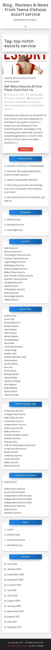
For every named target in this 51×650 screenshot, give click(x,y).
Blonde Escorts (12, 465)
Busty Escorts (11, 452)
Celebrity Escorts (13, 455)
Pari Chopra (10, 333)
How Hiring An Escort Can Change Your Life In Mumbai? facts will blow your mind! (23, 189)
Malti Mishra (10, 388)
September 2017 (15, 611)
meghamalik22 (35, 94)
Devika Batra (10, 363)
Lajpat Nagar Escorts (15, 261)
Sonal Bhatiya (11, 339)
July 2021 (11, 590)
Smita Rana (10, 370)
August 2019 (13, 600)
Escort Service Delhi (14, 492)
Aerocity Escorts (12, 251)
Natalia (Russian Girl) (15, 357)
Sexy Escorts (10, 441)
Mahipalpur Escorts (14, 265)
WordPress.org (14, 545)
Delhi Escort (10, 482)
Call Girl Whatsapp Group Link (19, 445)
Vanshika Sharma (13, 346)
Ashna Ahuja (10, 377)
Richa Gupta (10, 391)
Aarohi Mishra (11, 336)
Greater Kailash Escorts (16, 258)
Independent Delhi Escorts (18, 495)
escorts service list (25, 102)
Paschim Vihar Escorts (15, 279)
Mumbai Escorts (27, 78)
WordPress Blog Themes (18, 646)
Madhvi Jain (10, 353)
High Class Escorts (13, 417)
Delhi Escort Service (14, 488)
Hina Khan (9, 343)
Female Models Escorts (16, 435)
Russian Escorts (12, 438)
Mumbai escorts (12, 512)
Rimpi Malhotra (12, 322)
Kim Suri (8, 367)
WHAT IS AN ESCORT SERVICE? (22, 180)
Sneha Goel (10, 315)
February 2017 (14, 627)
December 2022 (15, 574)
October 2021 (14, 585)
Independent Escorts (15, 424)
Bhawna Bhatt (11, 374)
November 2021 (15, 579)
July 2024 (12, 564)
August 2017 (13, 616)
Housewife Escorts (13, 421)
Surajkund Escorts (13, 282)
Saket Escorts (11, 286)
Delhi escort (10, 509)
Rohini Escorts (11, 292)
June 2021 (12, 595)
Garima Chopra (12, 381)
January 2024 (14, 569)
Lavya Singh (10, 350)
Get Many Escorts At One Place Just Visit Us (23, 88)
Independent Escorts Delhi (18, 499)
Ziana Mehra (10, 360)
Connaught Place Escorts (17, 255)
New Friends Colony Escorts (18, 275)
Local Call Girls (11, 459)
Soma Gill (9, 319)
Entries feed (13, 534)
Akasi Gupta (10, 329)
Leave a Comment (16, 98)
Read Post (25, 149)
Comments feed (16, 540)
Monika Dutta (11, 326)
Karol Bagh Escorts (14, 296)
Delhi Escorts (11, 78)
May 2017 (12, 621)
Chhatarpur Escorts (14, 289)
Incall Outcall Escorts (15, 448)
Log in (10, 529)
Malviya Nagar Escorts (15, 268)
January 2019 (14, 606)
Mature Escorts (12, 431)
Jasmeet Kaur (11, 394)
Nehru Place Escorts (14, 272)
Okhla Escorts (11, 299)
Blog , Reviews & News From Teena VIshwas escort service (25, 10)
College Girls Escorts (15, 414)
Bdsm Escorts (11, 462)
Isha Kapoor (10, 384)
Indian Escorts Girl (13, 428)
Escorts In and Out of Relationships (25, 166)
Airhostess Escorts (13, 410)
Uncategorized (11, 81)
